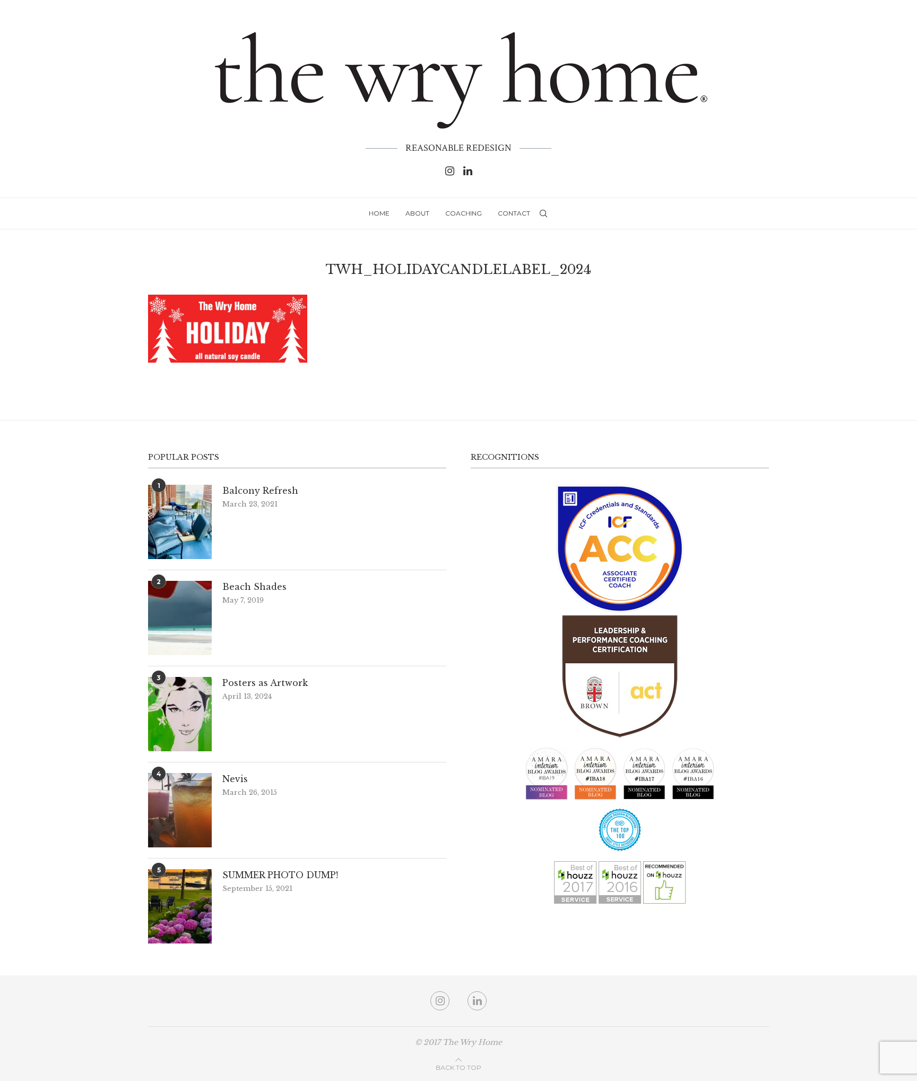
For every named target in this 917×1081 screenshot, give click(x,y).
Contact (514, 213)
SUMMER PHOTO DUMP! (280, 875)
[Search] (543, 213)
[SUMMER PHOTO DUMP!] (180, 906)
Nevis (235, 779)
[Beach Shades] (180, 618)
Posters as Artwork (265, 682)
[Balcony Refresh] (180, 522)
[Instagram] (449, 171)
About (417, 213)
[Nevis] (180, 810)
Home (379, 213)
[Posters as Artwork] (180, 714)
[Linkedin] (467, 171)
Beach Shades (254, 586)
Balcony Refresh (260, 490)
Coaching (463, 213)
